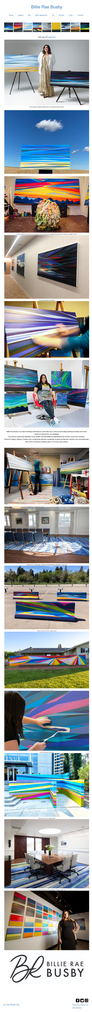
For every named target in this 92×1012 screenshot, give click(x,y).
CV (53, 15)
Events (61, 15)
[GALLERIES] (47, 27)
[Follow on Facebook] (78, 1001)
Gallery (20, 15)
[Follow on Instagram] (86, 1001)
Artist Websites (77, 1008)
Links (71, 15)
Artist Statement (41, 15)
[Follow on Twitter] (82, 1001)
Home (11, 15)
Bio (29, 15)
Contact (80, 15)
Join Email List (12, 1004)
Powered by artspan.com (80, 1005)
